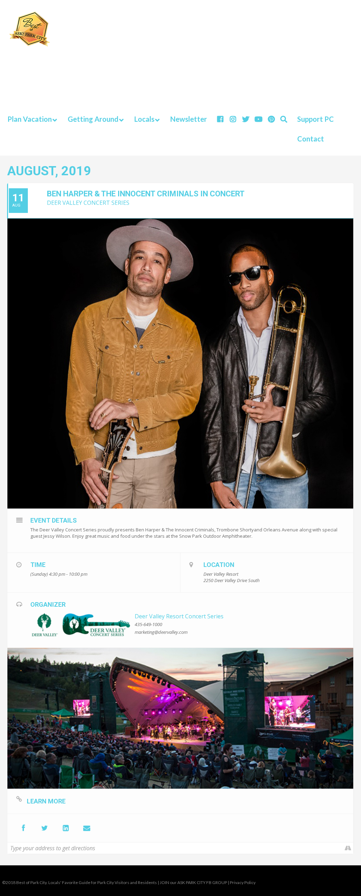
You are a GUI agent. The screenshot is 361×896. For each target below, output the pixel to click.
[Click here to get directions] (347, 848)
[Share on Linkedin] (65, 828)
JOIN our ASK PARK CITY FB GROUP (193, 882)
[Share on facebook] (23, 828)
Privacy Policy (243, 882)
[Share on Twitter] (44, 828)
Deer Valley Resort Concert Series (179, 616)
